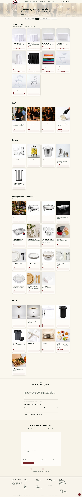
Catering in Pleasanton (51, 480)
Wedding (41, 1)
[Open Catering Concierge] (79, 494)
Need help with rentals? (75, 491)
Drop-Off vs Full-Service (39, 488)
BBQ (24, 487)
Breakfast (25, 481)
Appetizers (25, 484)
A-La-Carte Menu (28, 1)
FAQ (60, 488)
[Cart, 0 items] (69, 1)
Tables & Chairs (27, 18)
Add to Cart (34, 71)
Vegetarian (25, 488)
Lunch (25, 482)
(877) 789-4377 (61, 480)
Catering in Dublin (50, 485)
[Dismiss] (80, 490)
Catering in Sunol (50, 484)
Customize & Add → (19, 48)
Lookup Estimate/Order (63, 492)
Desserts (25, 486)
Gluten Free (26, 489)
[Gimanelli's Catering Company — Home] (16, 2)
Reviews (60, 485)
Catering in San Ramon (51, 482)
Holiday (25, 490)
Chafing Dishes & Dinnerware (45, 18)
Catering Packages (36, 1)
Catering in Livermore (50, 481)
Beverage (37, 18)
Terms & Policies (61, 489)
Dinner (25, 485)
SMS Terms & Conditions (63, 491)
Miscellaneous (54, 18)
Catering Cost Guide (39, 489)
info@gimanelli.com (62, 483)
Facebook (60, 484)
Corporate (37, 484)
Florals (45, 1)
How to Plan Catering (39, 490)
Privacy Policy (61, 490)
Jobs (60, 486)
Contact (56, 1)
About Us (37, 492)
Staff (33, 18)
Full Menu (25, 480)
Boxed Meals (38, 487)
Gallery (52, 1)
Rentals (49, 1)
